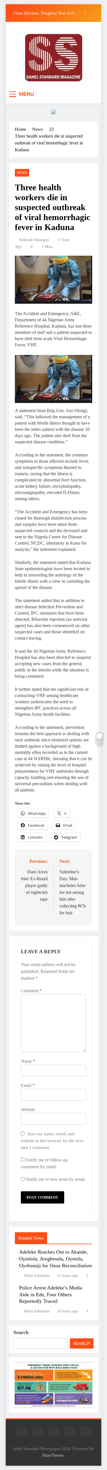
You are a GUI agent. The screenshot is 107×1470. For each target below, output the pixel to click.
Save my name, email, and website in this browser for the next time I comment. (52, 1140)
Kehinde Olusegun (34, 240)
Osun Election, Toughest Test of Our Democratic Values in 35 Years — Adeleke (45, 13)
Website (28, 1109)
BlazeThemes (53, 1455)
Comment (31, 990)
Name (28, 1061)
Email (28, 1085)
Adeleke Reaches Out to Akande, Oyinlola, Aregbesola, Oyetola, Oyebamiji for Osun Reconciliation (55, 1258)
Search (21, 1332)
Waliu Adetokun (37, 1275)
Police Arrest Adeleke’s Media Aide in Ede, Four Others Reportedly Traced (50, 1294)
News (22, 173)
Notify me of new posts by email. (56, 1179)
